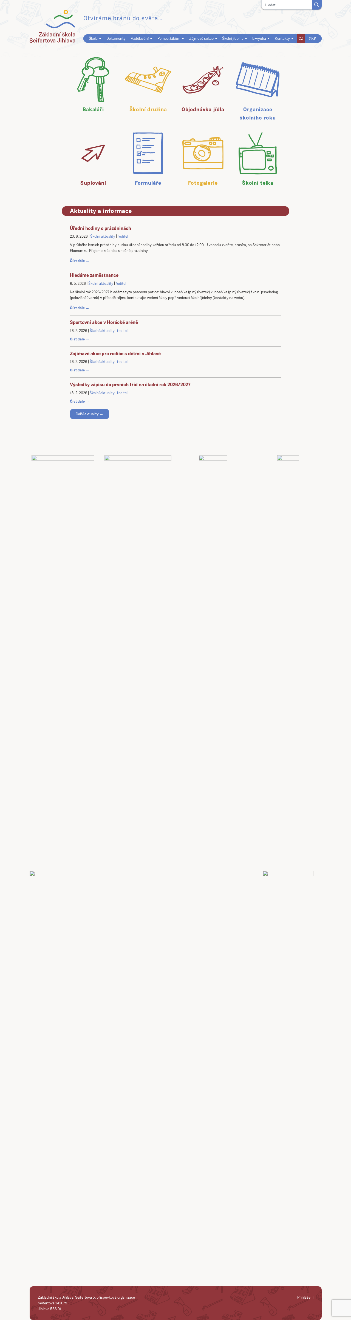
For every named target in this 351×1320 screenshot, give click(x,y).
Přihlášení (305, 1297)
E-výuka (259, 38)
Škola (93, 38)
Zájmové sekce (201, 38)
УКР (312, 38)
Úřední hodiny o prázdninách (100, 228)
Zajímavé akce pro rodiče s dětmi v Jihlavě (115, 353)
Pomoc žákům (168, 38)
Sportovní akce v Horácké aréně (104, 322)
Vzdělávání (140, 38)
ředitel (123, 236)
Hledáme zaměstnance (94, 275)
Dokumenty (116, 38)
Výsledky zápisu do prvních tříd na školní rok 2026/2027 (130, 384)
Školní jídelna (233, 38)
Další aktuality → (89, 413)
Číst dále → (79, 260)
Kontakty (282, 38)
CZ (301, 38)
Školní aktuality (102, 236)
